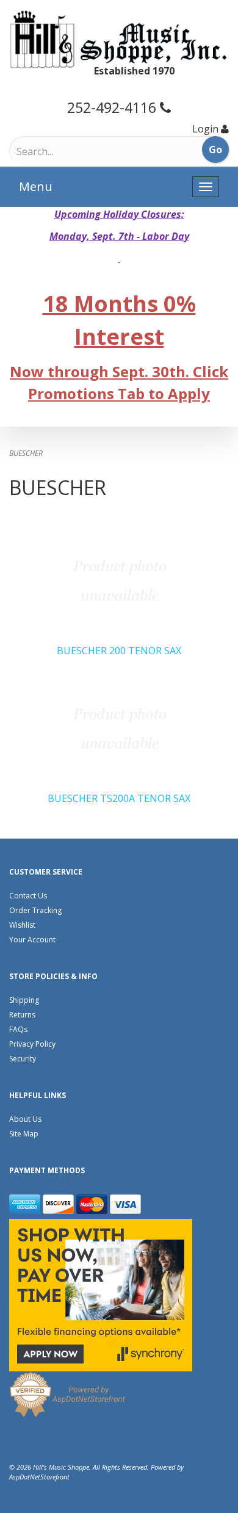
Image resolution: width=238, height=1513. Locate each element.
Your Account (32, 939)
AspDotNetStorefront (39, 1476)
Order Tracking (35, 910)
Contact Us (28, 895)
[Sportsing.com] (119, 39)
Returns (22, 1014)
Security (22, 1058)
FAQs (18, 1029)
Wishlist (22, 925)
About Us (25, 1119)
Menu (35, 186)
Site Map (23, 1133)
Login (205, 128)
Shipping (24, 1000)
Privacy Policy (32, 1044)
